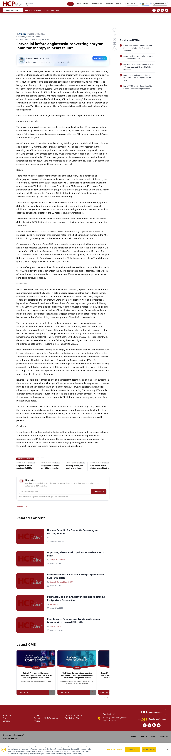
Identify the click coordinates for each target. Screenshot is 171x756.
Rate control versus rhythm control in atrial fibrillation (99, 467)
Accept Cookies (149, 749)
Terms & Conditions (73, 715)
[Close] (167, 749)
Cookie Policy (77, 754)
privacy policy (63, 497)
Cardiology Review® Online (28, 36)
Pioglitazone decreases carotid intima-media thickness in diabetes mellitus (50, 467)
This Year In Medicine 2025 (51, 10)
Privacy (37, 721)
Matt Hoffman (55, 626)
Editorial (6, 721)
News (79, 4)
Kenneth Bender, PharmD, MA (61, 582)
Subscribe (98, 492)
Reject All (132, 749)
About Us (7, 715)
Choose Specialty (11, 10)
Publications (22, 506)
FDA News (37, 10)
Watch (85, 4)
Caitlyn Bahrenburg (57, 560)
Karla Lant (54, 604)
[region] (85, 749)
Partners (109, 4)
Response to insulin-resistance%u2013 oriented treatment (24, 467)
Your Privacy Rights (73, 718)
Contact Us (38, 715)
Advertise (7, 718)
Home (133, 736)
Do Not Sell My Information (46, 718)
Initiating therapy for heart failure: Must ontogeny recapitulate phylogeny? (75, 467)
